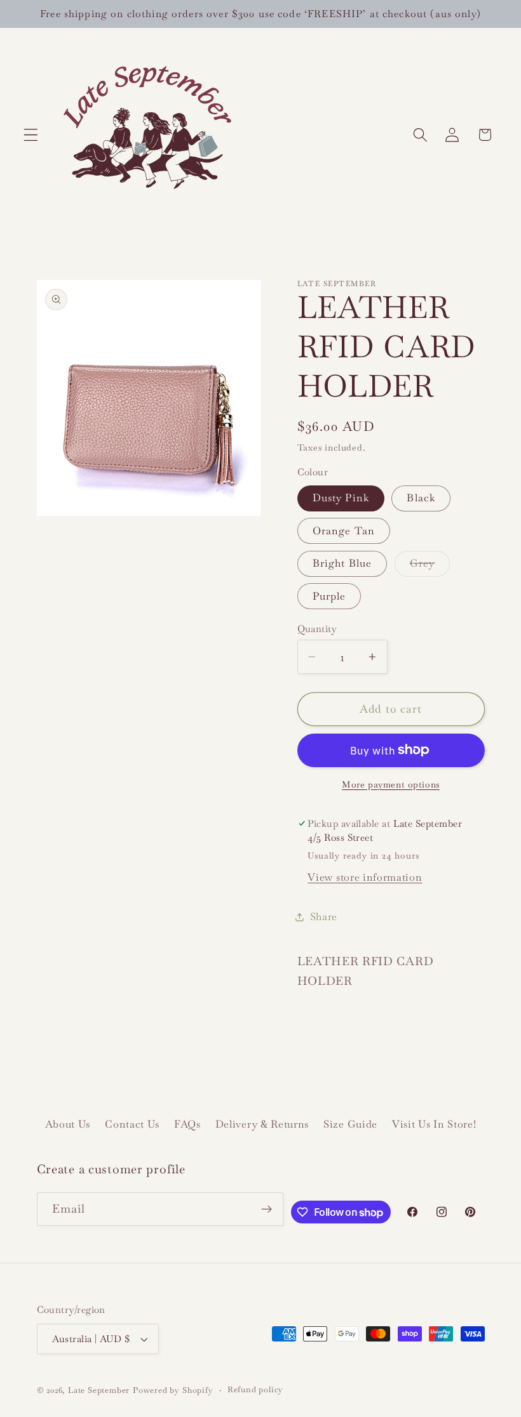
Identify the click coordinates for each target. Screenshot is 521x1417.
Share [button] (323, 916)
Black (421, 497)
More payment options (391, 784)
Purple (329, 596)
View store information (365, 877)
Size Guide (350, 1124)
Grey (430, 566)
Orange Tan (344, 530)
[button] (31, 135)
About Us (68, 1124)
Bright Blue (342, 563)
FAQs (187, 1124)
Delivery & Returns (262, 1124)
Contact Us (132, 1124)
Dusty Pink (341, 497)
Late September (99, 1390)
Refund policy (255, 1389)
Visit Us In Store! (434, 1124)
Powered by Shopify (173, 1390)
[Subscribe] (267, 1209)
